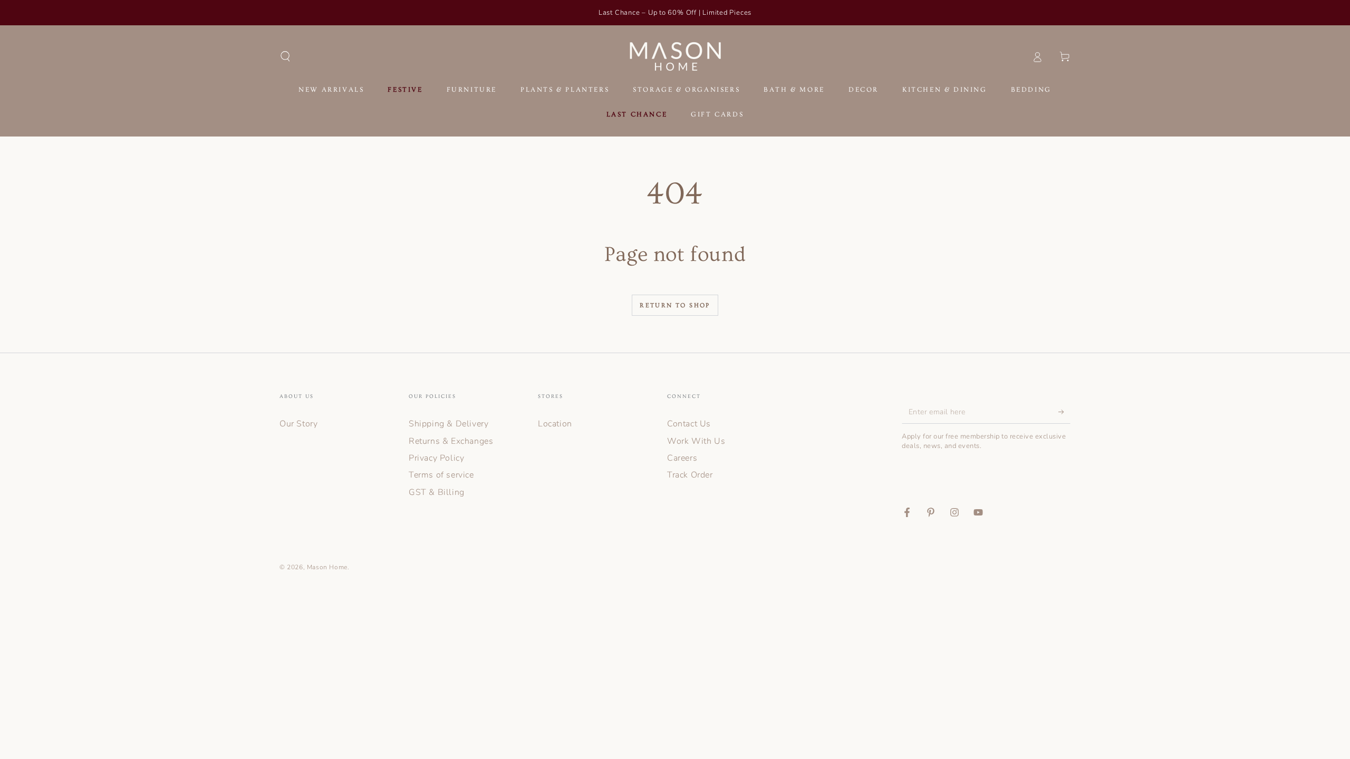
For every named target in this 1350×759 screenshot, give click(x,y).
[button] (285, 56)
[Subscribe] (1064, 411)
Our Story (298, 424)
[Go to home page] (675, 56)
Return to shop (675, 305)
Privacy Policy (436, 458)
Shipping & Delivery (448, 424)
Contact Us (689, 424)
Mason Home (327, 567)
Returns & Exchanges (451, 441)
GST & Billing (437, 492)
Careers (682, 458)
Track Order (690, 475)
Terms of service (441, 475)
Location (555, 424)
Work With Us (696, 441)
